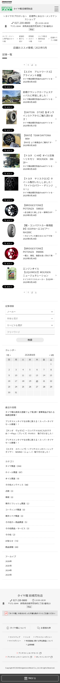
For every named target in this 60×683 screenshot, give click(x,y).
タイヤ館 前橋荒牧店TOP (42, 38)
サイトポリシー (15, 640)
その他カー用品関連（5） (16, 522)
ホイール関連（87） (14, 472)
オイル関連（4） (12, 478)
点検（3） (9, 491)
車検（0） (9, 497)
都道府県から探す (21, 38)
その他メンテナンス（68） (17, 484)
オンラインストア (43, 657)
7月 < (8, 355)
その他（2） (10, 534)
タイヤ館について (18, 627)
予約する (32, 678)
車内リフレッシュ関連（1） (17, 503)
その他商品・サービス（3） (17, 528)
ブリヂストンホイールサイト (18, 657)
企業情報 (31, 644)
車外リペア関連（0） (14, 515)
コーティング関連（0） (15, 509)
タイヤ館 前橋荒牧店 (23, 8)
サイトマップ (15, 637)
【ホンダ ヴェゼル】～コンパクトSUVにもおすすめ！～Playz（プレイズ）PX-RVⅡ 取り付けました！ (29, 432)
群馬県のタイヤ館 (31, 38)
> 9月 (51, 355)
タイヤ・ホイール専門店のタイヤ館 (8, 38)
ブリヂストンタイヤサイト (28, 653)
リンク (27, 637)
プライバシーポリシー (43, 637)
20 (37, 380)
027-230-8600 (22, 23)
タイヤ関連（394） (14, 466)
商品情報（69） (12, 547)
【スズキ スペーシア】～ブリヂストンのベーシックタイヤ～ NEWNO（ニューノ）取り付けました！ (29, 450)
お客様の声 (46, 627)
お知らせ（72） (12, 540)
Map (31, 29)
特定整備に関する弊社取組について (39, 640)
